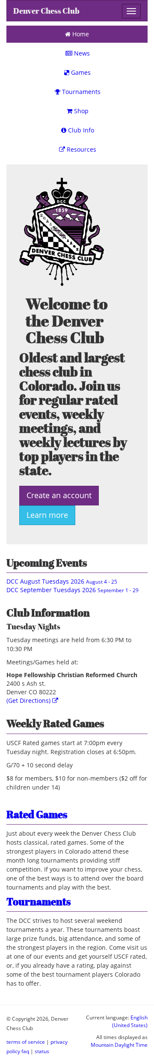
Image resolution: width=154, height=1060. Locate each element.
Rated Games (36, 814)
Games (80, 72)
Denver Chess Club (46, 11)
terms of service (25, 1041)
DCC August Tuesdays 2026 (61, 581)
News (81, 53)
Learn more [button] (47, 515)
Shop (80, 111)
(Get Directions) (29, 700)
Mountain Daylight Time (119, 1044)
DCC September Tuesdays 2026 (72, 590)
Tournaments (80, 92)
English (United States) (130, 1021)
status (42, 1051)
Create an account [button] (59, 495)
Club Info (80, 130)
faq (25, 1051)
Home (80, 34)
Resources (80, 149)
